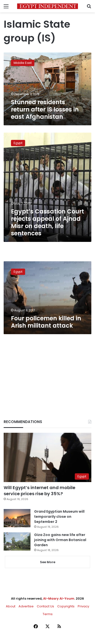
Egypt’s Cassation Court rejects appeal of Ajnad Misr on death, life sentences (47, 222)
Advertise (26, 606)
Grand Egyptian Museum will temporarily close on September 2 (59, 516)
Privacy (83, 606)
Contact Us (45, 606)
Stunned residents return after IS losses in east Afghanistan (45, 109)
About (10, 606)
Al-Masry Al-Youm (58, 598)
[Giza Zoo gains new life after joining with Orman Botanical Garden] (17, 541)
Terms (48, 614)
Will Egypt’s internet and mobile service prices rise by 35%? (39, 490)
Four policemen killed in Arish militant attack (46, 322)
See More (47, 562)
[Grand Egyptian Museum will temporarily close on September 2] (17, 518)
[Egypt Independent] (47, 6)
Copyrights (66, 606)
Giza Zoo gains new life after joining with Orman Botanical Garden (60, 539)
